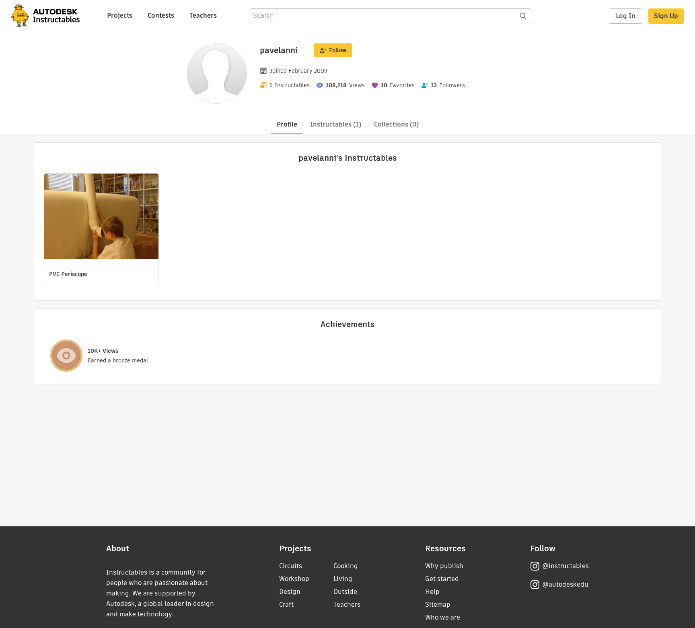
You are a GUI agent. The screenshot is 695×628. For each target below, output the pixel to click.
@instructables (565, 566)
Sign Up (666, 15)
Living (342, 578)
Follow (337, 50)
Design (289, 591)
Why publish (444, 566)
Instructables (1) (335, 124)
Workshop (294, 578)
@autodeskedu (565, 584)
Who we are (442, 617)
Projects (119, 15)
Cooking (345, 566)
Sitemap (437, 604)
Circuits (290, 566)
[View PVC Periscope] (101, 217)
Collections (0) (396, 124)
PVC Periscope (68, 274)
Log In (625, 15)
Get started (442, 578)
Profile (287, 124)
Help (432, 591)
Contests (161, 15)
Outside (345, 591)
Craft (286, 604)
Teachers (203, 15)
